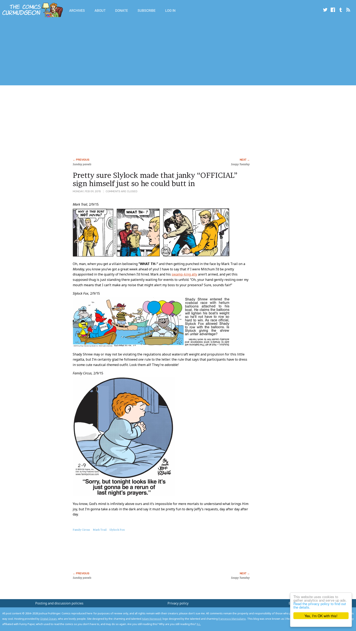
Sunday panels (82, 164)
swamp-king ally (184, 274)
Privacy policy (178, 603)
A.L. (199, 624)
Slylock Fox (117, 529)
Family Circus (81, 529)
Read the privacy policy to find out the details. (319, 605)
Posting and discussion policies (59, 603)
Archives (77, 11)
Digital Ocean (48, 619)
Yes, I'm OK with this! (320, 615)
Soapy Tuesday (240, 164)
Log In (170, 11)
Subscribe (147, 11)
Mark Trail (100, 529)
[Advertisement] (75, 52)
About (100, 11)
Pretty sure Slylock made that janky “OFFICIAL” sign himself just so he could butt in (155, 179)
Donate (121, 11)
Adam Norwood (151, 619)
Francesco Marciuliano (232, 619)
